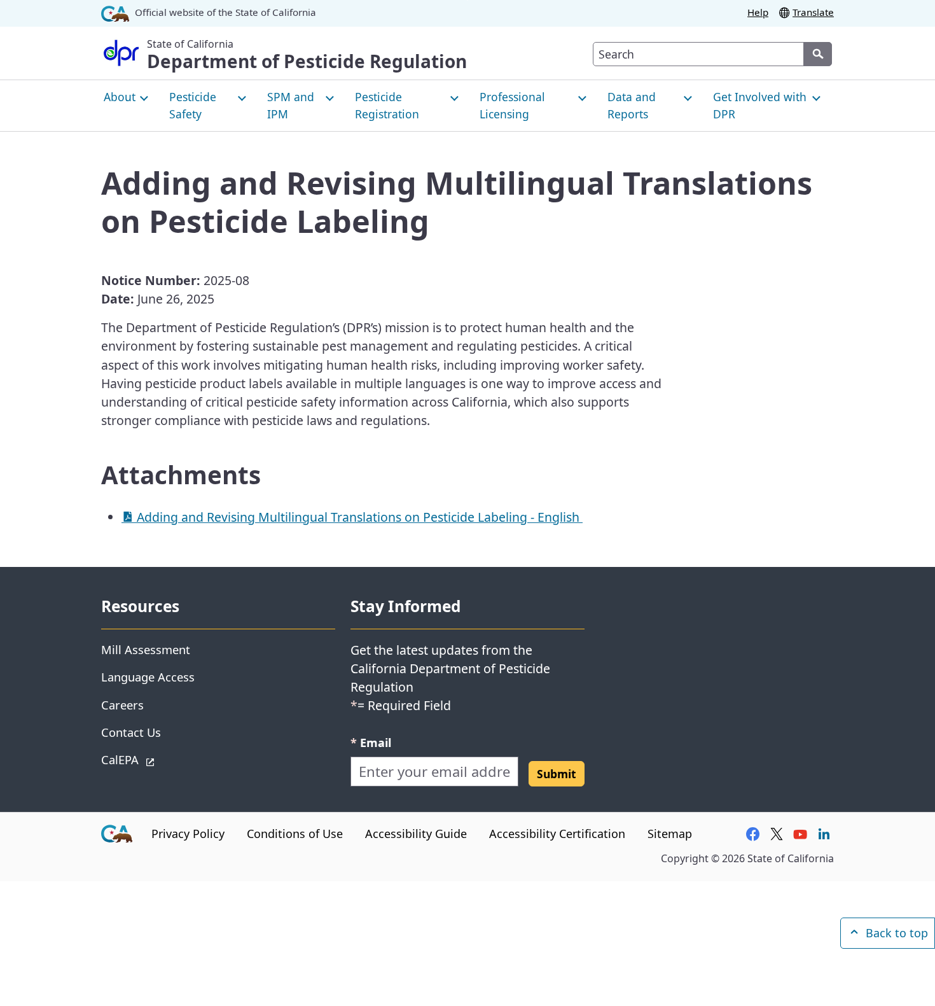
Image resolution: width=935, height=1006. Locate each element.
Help (757, 12)
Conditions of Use (295, 833)
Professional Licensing (512, 105)
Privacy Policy (188, 833)
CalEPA (165, 759)
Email (370, 742)
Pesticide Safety (192, 105)
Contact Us (131, 732)
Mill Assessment (145, 649)
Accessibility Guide (416, 833)
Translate (813, 12)
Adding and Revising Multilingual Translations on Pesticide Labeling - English (358, 517)
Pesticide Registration (387, 105)
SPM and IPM (290, 105)
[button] (557, 773)
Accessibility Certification (557, 833)
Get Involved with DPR (760, 105)
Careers (122, 705)
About (119, 96)
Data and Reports (631, 105)
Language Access (148, 677)
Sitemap (670, 833)
